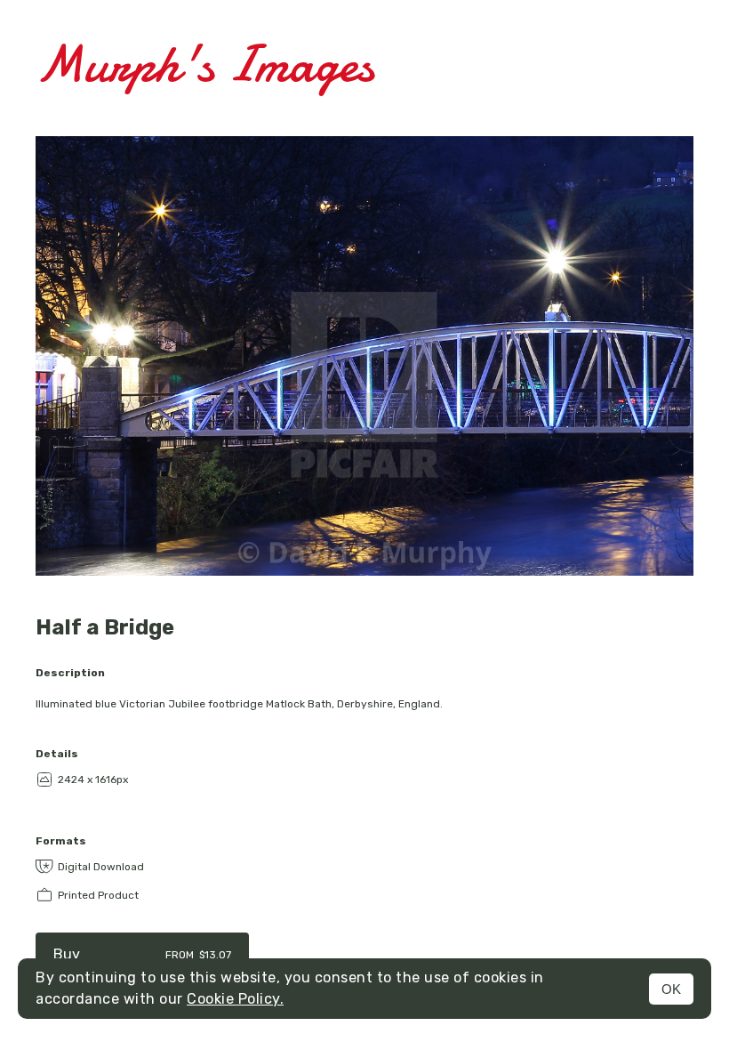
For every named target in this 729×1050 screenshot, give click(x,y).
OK (671, 989)
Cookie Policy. (235, 998)
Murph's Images (205, 64)
